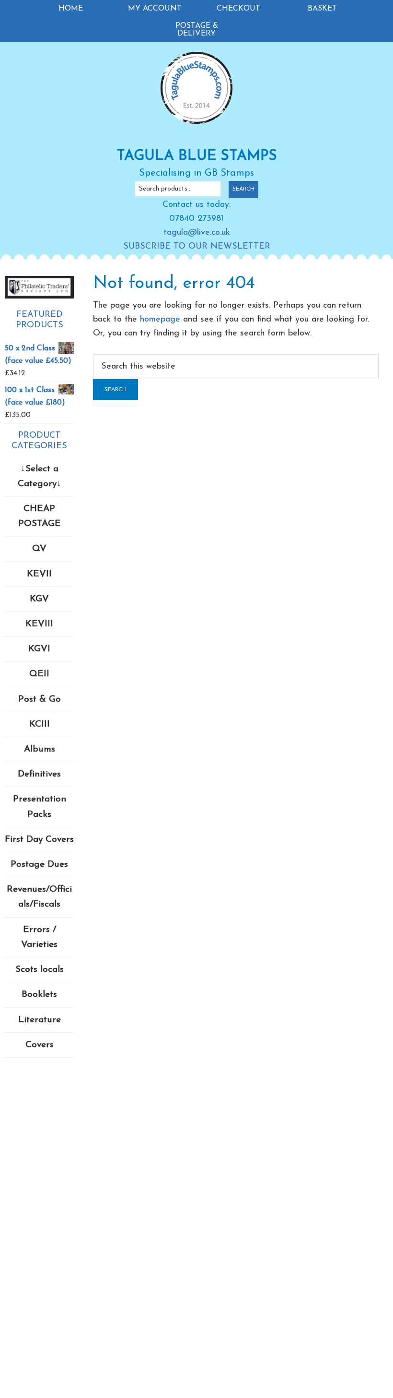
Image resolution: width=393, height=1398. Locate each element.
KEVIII (39, 624)
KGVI (39, 649)
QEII (39, 674)
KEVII (39, 574)
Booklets (39, 994)
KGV (39, 599)
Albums (39, 749)
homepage (160, 319)
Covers (39, 1045)
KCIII (39, 724)
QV (39, 548)
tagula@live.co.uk (196, 232)
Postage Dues (39, 864)
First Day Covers (39, 839)
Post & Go (39, 699)
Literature (39, 1020)
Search (243, 189)
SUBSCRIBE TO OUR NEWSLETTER (196, 246)
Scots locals (39, 969)
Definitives (39, 774)
